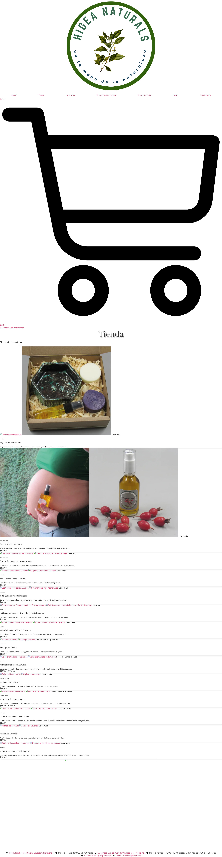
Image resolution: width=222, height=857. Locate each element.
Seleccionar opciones (47, 640)
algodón (2, 678)
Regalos (2, 438)
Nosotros (71, 95)
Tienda (41, 95)
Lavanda (2, 574)
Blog (175, 95)
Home (13, 95)
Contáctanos (205, 95)
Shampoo (2, 592)
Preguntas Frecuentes (106, 95)
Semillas (7, 695)
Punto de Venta (144, 95)
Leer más (115, 435)
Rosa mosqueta (4, 540)
